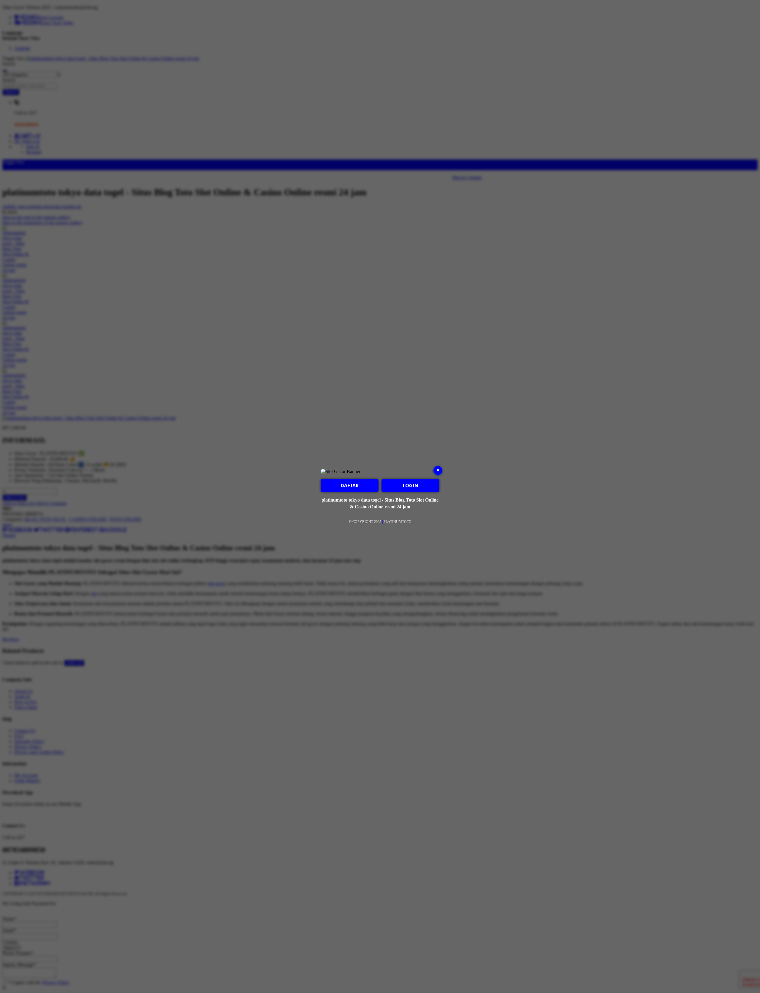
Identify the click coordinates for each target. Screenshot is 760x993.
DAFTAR (350, 485)
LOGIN (410, 485)
